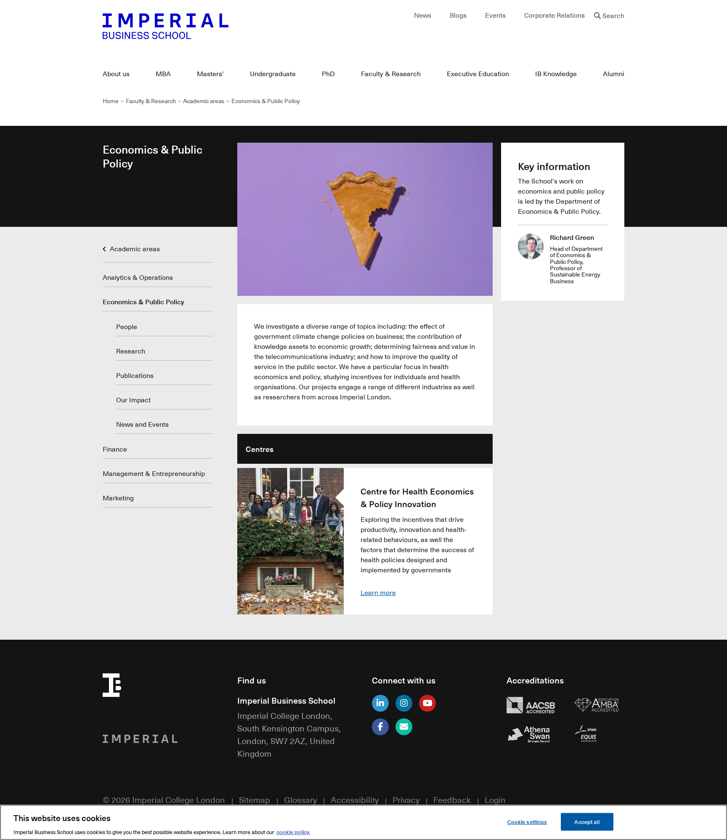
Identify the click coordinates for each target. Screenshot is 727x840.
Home (111, 100)
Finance (115, 449)
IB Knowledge (556, 73)
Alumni (613, 73)
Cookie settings (527, 821)
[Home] (229, 26)
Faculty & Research (391, 73)
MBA (163, 73)
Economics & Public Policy (143, 301)
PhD (328, 73)
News (422, 15)
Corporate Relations (554, 15)
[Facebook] (380, 726)
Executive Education (478, 73)
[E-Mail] (403, 726)
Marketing (118, 497)
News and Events (142, 424)
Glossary (300, 799)
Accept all (586, 821)
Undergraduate (273, 73)
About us (116, 73)
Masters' (210, 73)
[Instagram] (403, 703)
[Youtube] (427, 703)
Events (495, 15)
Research (130, 351)
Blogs (458, 15)
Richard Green (572, 237)
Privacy (406, 799)
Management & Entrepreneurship (154, 473)
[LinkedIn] (380, 703)
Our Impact (133, 399)
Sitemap (254, 799)
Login (495, 799)
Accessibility (355, 799)
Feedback (452, 799)
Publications (135, 375)
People (126, 326)
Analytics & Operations (138, 277)
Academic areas (203, 100)
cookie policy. (293, 831)
